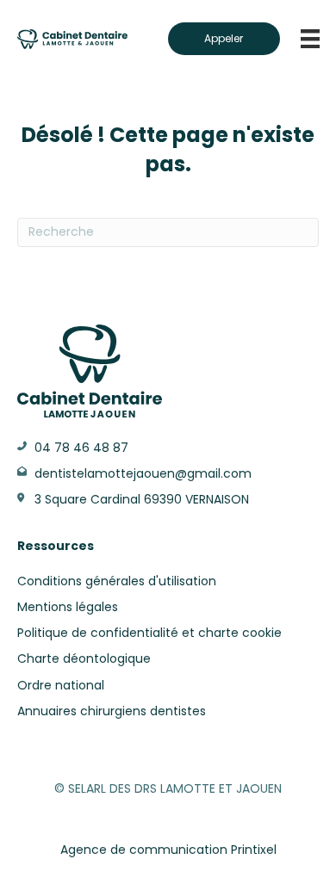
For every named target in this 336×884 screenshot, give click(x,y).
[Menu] (310, 38)
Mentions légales (67, 606)
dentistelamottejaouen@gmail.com (143, 473)
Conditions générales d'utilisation (116, 581)
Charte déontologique (84, 658)
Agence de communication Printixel (168, 849)
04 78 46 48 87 (81, 447)
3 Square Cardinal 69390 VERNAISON (141, 499)
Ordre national (60, 685)
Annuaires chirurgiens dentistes (111, 711)
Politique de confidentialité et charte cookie (149, 632)
